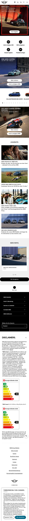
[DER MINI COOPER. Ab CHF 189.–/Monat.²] (14, 72)
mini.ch (11, 349)
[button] (17, 2)
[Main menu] (27, 2)
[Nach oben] (14, 287)
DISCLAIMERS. (9, 338)
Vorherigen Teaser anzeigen (1, 258)
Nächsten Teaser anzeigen (27, 258)
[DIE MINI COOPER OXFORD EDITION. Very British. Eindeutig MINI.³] (14, 122)
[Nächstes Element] (27, 94)
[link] (14, 2)
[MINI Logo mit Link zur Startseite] (14, 481)
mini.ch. (24, 376)
